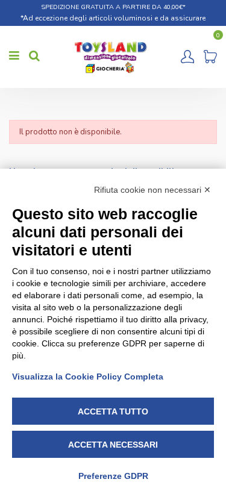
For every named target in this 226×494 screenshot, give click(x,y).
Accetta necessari (113, 444)
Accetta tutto (113, 411)
